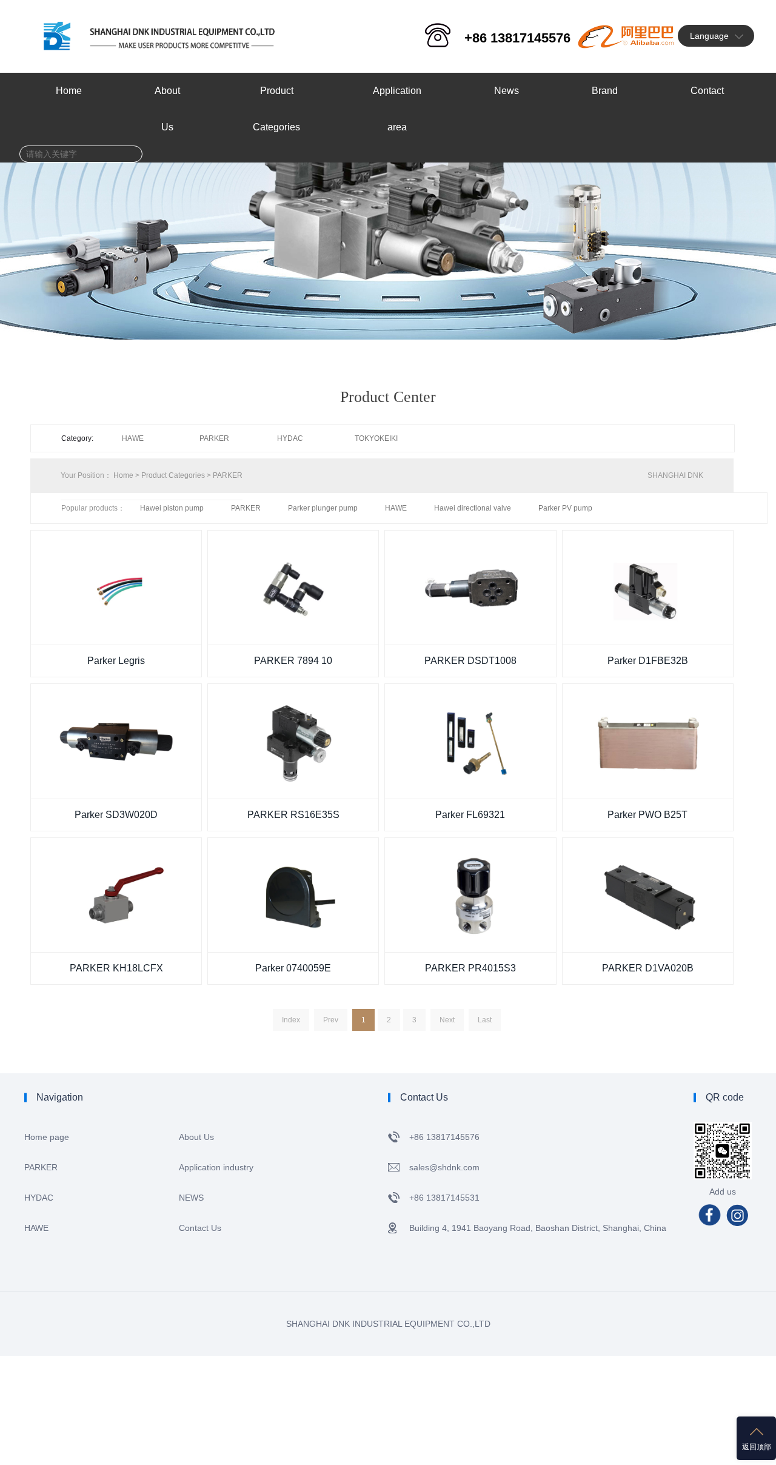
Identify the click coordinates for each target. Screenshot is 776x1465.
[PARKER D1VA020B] (648, 895)
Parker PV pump (565, 508)
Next (447, 1020)
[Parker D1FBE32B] (648, 588)
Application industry (216, 1167)
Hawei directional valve (472, 508)
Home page (46, 1137)
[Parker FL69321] (470, 741)
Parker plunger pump (323, 508)
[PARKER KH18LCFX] (116, 895)
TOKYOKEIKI (376, 438)
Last (485, 1020)
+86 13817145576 (517, 37)
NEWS (191, 1197)
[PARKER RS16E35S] (293, 741)
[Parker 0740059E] (293, 895)
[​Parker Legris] (116, 588)
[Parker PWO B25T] (648, 741)
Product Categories (173, 475)
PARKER (214, 438)
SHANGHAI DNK (675, 475)
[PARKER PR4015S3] (470, 895)
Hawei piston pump (172, 508)
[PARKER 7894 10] (293, 588)
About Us (196, 1137)
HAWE (133, 438)
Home (123, 475)
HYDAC (290, 438)
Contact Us (200, 1228)
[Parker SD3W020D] (116, 741)
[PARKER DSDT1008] (470, 588)
